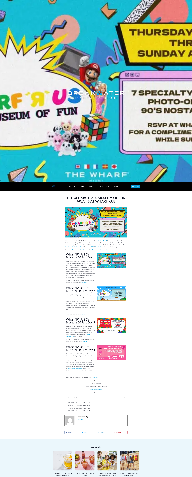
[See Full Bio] (85, 420)
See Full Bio (80, 419)
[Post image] (62, 460)
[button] (124, 397)
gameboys (92, 242)
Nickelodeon (68, 247)
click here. (84, 282)
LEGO (92, 247)
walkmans (84, 242)
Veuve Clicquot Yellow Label (74, 368)
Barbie (74, 247)
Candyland (98, 247)
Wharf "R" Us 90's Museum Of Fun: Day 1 (79, 402)
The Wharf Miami (102, 240)
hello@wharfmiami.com (96, 389)
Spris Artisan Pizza (80, 249)
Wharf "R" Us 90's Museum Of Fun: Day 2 (79, 405)
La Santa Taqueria (96, 249)
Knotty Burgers (108, 249)
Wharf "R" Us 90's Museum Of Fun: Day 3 (79, 408)
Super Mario (79, 247)
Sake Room (72, 249)
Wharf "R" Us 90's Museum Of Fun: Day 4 (79, 410)
